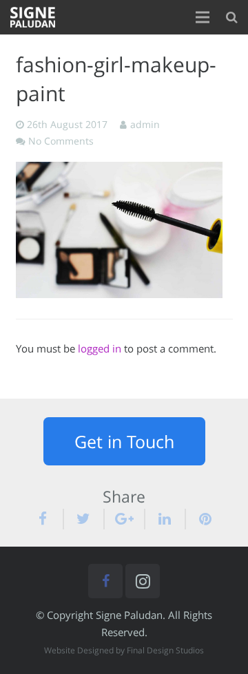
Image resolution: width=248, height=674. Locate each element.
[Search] (232, 17)
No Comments (61, 141)
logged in (99, 348)
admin (145, 124)
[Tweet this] (84, 519)
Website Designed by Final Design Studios (124, 650)
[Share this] (49, 519)
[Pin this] (200, 519)
